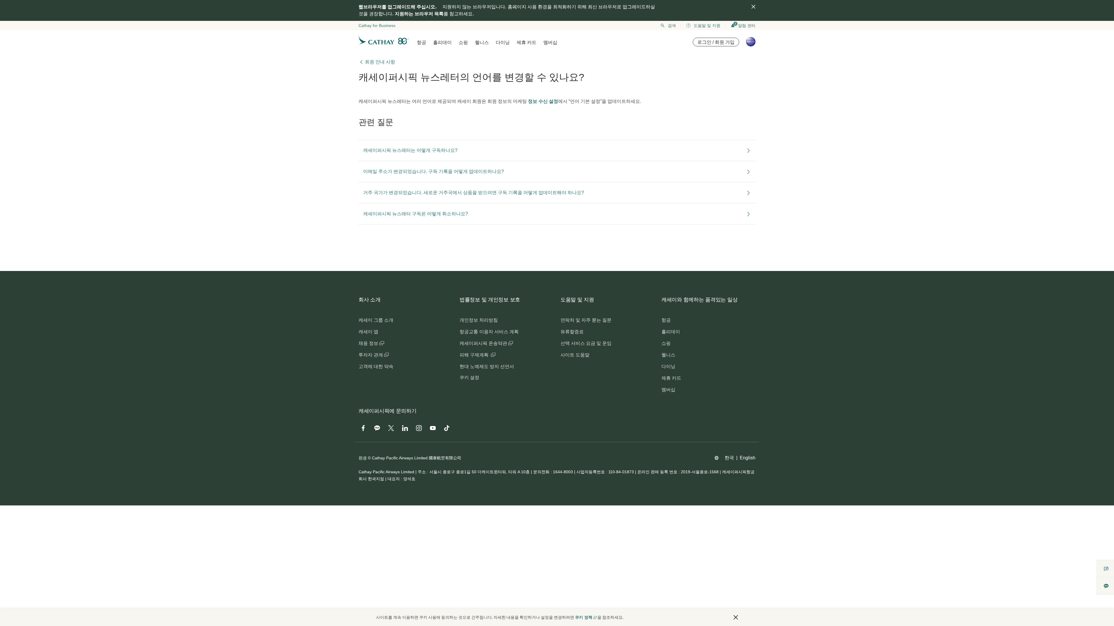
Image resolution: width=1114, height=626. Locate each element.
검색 (672, 25)
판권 (363, 458)
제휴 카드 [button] (526, 42)
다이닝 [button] (503, 42)
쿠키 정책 (583, 617)
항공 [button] (421, 42)
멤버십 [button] (550, 42)
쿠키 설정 (469, 377)
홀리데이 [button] (442, 42)
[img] (753, 7)
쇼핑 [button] (463, 42)
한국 (729, 457)
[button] (735, 617)
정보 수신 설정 (543, 101)
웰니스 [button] (482, 42)
